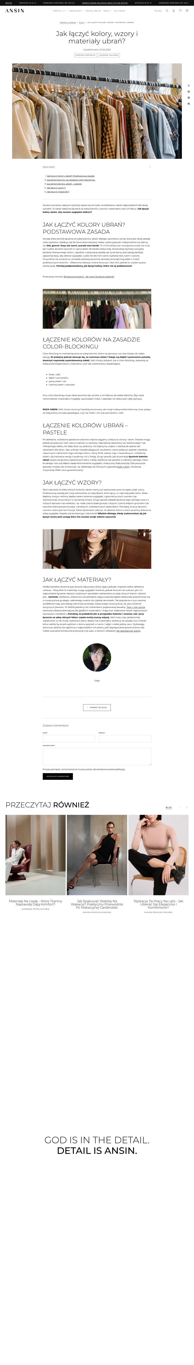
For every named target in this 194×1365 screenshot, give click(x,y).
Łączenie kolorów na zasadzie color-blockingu (71, 180)
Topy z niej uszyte (136, 607)
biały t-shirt (123, 466)
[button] (158, 11)
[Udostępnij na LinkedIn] (189, 98)
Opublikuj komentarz (58, 776)
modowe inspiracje (85, 55)
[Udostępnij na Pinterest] (189, 92)
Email (102, 733)
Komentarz (49, 746)
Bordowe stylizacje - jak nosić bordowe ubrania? (89, 276)
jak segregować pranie (128, 630)
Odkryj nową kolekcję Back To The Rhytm (92, 3)
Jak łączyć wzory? (56, 187)
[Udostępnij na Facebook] (189, 104)
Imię (45, 733)
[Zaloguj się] (173, 11)
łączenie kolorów (109, 55)
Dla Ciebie (119, 11)
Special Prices (93, 11)
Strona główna (68, 23)
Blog (81, 23)
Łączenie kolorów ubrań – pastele (64, 183)
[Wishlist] (180, 11)
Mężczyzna (75, 11)
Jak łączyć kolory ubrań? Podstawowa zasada (70, 176)
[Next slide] (187, 807)
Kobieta (59, 11)
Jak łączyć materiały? (58, 191)
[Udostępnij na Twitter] (189, 86)
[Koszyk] (187, 11)
